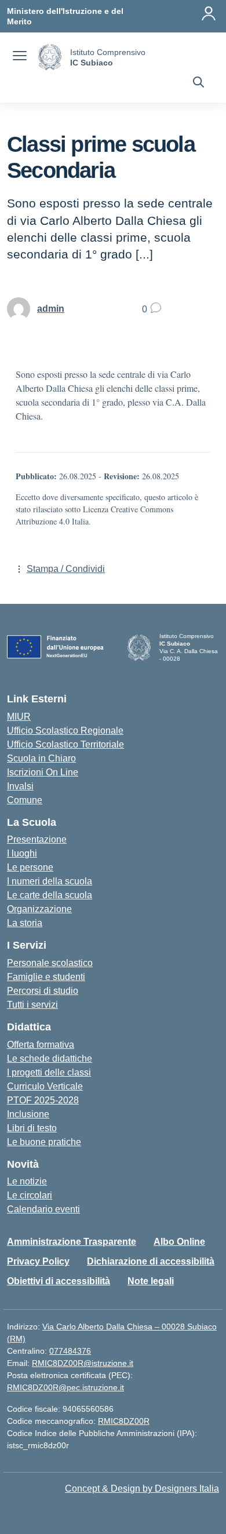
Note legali (150, 1281)
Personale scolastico (50, 963)
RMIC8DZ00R (124, 1421)
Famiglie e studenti (46, 977)
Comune (24, 800)
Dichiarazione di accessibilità (150, 1261)
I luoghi (22, 853)
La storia (24, 923)
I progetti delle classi (49, 1072)
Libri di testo (32, 1128)
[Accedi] (208, 13)
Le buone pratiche (44, 1142)
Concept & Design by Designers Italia (142, 1488)
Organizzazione (39, 909)
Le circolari (29, 1195)
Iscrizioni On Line (42, 772)
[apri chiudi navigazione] (20, 57)
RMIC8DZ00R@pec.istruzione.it (65, 1387)
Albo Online (179, 1242)
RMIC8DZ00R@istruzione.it (82, 1363)
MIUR (19, 717)
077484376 (70, 1351)
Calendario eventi (43, 1209)
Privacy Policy (38, 1261)
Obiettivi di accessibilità (58, 1281)
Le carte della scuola (49, 895)
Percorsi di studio (42, 991)
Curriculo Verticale (45, 1086)
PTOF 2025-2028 (43, 1100)
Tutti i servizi (32, 1005)
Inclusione (28, 1114)
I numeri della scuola (49, 881)
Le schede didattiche (49, 1058)
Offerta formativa (40, 1045)
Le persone (30, 867)
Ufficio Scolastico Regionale (65, 730)
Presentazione (37, 839)
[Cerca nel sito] (198, 83)
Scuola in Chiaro (41, 758)
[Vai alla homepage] (49, 57)
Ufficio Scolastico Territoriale (65, 744)
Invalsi (20, 786)
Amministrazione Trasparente (71, 1242)
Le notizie (27, 1181)
